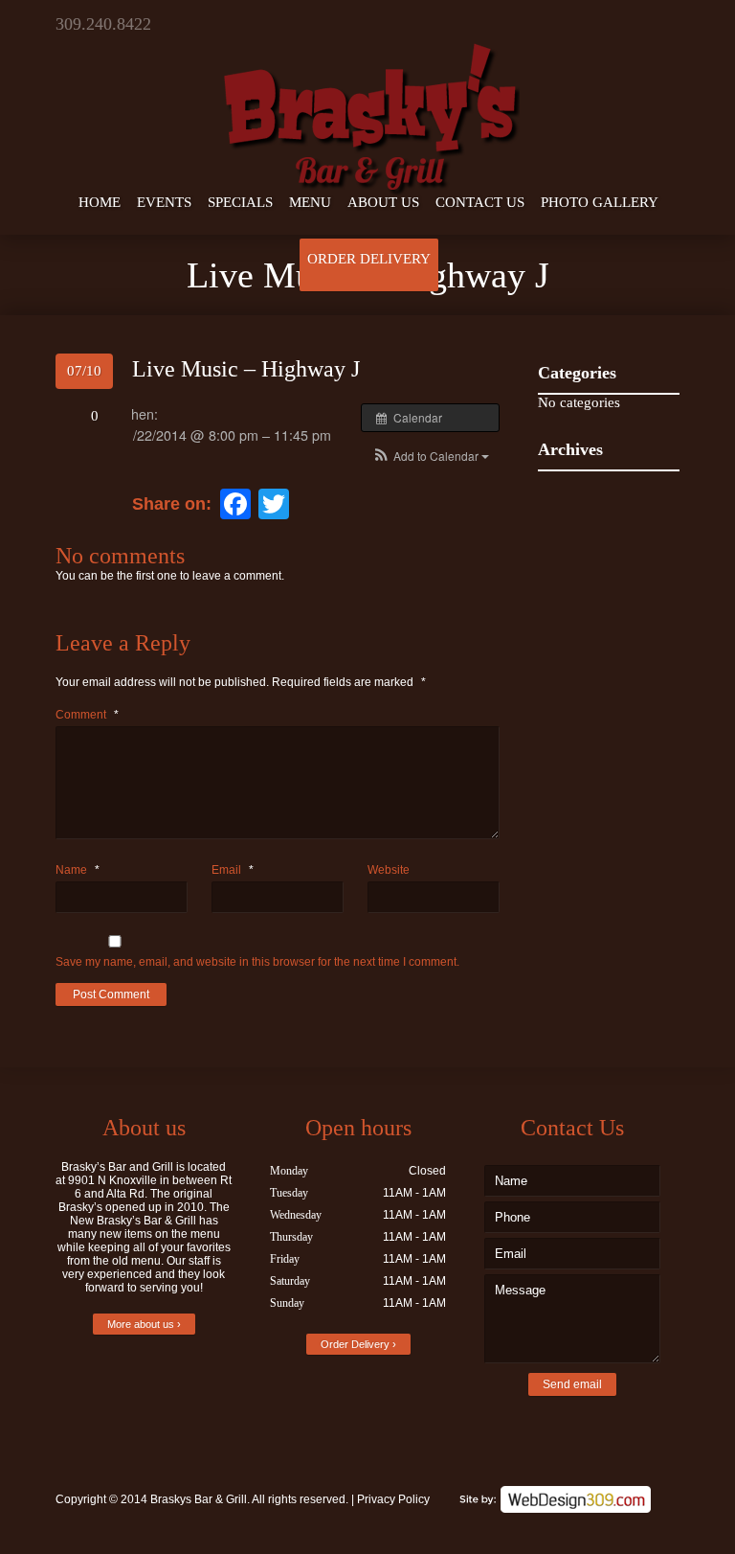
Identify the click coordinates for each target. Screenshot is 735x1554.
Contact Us (479, 202)
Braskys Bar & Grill (198, 1499)
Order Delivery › (358, 1344)
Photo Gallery (599, 202)
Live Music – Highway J (246, 368)
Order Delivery (369, 258)
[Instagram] (665, 24)
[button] (430, 455)
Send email (572, 1384)
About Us (383, 202)
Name (78, 870)
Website (389, 870)
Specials (240, 202)
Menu (310, 202)
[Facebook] (636, 24)
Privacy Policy (393, 1499)
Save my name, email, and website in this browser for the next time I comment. (257, 962)
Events (164, 202)
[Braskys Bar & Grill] (367, 99)
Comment (87, 714)
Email (233, 870)
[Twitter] (607, 24)
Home (99, 202)
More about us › (144, 1324)
